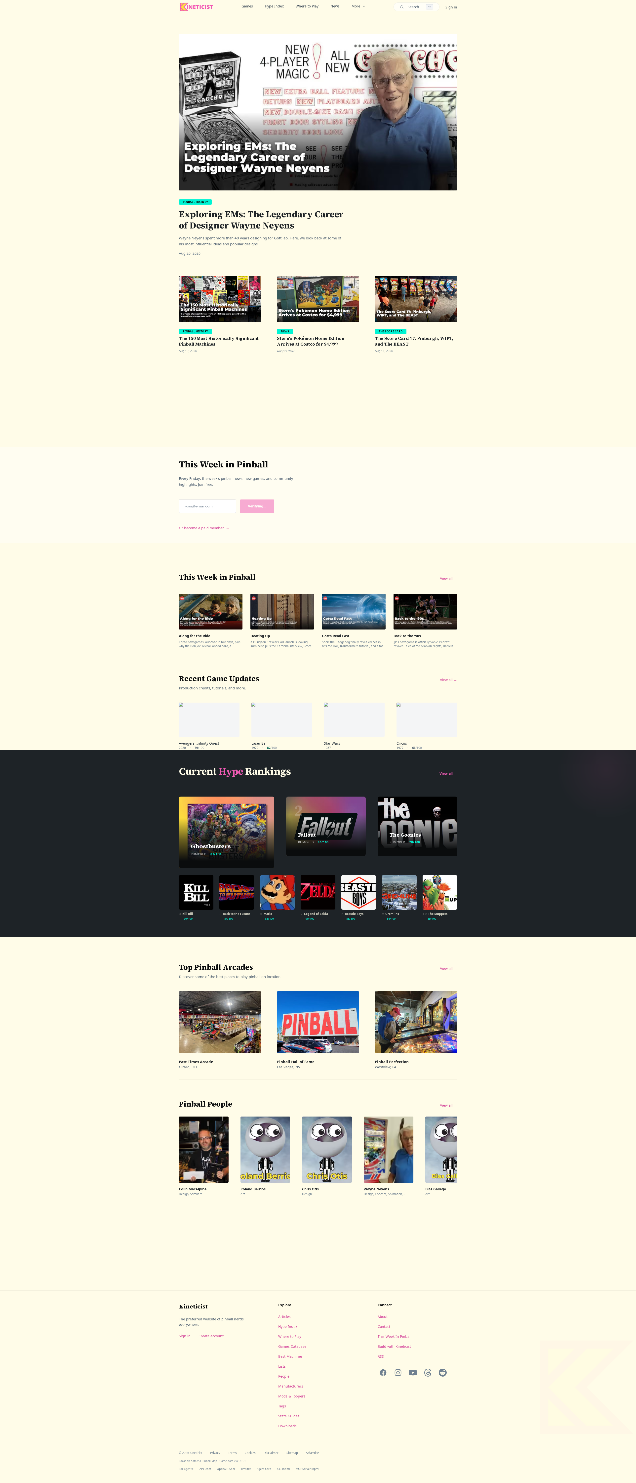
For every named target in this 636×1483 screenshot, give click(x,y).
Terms (232, 1453)
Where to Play (307, 6)
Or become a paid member (204, 528)
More (356, 6)
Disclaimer (271, 1453)
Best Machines (290, 1356)
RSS (381, 1356)
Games (247, 6)
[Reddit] (442, 1372)
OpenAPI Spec (226, 1469)
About (383, 1316)
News (335, 6)
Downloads (287, 1426)
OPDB (242, 1461)
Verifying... (257, 506)
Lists (282, 1366)
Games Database (292, 1346)
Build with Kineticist (394, 1346)
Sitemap (292, 1453)
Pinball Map (209, 1461)
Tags (282, 1406)
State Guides (288, 1416)
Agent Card (264, 1469)
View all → (448, 578)
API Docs (205, 1469)
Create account (211, 1336)
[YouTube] (412, 1372)
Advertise (312, 1453)
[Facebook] (383, 1372)
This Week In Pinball (394, 1336)
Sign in (451, 7)
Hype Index (274, 6)
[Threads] (427, 1372)
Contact (384, 1326)
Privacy (215, 1453)
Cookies (250, 1453)
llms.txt (246, 1469)
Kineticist (193, 1306)
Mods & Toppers (291, 1396)
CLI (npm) (283, 1469)
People (283, 1376)
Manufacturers (290, 1386)
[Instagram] (398, 1372)
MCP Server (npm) (307, 1469)
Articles (284, 1316)
